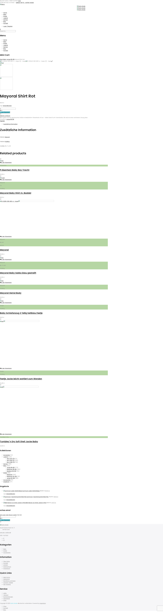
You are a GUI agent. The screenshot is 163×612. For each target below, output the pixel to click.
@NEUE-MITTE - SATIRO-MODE (25, 2)
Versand (5, 595)
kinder (7, 515)
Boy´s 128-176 (11, 462)
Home (5, 13)
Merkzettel (6, 579)
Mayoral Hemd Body (10, 293)
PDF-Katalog (7, 584)
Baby (4, 14)
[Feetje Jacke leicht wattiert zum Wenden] (21, 321)
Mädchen (9, 474)
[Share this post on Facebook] (0, 121)
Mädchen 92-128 (12, 476)
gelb (1, 515)
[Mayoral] (36, 201)
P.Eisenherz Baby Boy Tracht (14, 170)
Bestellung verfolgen (9, 581)
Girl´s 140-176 (11, 458)
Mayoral (7, 137)
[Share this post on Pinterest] (3, 121)
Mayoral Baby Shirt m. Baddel (15, 193)
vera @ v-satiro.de (5, 532)
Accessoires (6, 480)
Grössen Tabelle (8, 583)
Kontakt (5, 23)
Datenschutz (7, 567)
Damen (5, 20)
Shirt (21, 515)
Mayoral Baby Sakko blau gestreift (18, 272)
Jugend (5, 18)
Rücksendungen (8, 597)
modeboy (15, 515)
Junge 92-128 (11, 478)
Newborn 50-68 (11, 471)
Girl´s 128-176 (10, 460)
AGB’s (5, 593)
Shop (4, 600)
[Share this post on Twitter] (1, 121)
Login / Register (7, 26)
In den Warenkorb (5, 112)
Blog (4, 21)
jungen (3, 515)
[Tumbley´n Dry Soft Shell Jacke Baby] (20, 387)
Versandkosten (7, 106)
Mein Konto (6, 577)
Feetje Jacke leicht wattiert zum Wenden (21, 378)
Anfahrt (5, 565)
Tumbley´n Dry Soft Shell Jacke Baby (19, 441)
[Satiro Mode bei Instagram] (3, 540)
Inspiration (43, 603)
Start (1, 59)
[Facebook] (3, 538)
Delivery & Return (5, 116)
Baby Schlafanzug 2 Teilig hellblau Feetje (21, 313)
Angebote (6, 482)
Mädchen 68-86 (11, 469)
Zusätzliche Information (10, 124)
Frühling (7, 141)
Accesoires (6, 455)
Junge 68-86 (10, 59)
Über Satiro (6, 561)
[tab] (55, 124)
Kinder (5, 16)
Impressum (6, 568)
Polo (18, 515)
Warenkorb (6, 598)
